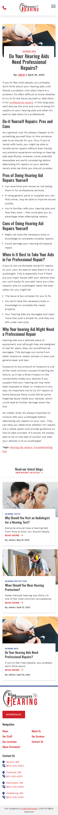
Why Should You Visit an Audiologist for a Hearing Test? (27, 520)
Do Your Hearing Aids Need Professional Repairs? (21, 654)
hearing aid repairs (21, 447)
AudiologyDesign (29, 808)
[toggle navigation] (53, 6)
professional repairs (21, 102)
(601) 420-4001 (15, 765)
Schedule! (13, 714)
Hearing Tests (12, 514)
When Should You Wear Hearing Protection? (24, 587)
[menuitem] (14, 731)
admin (21, 74)
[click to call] (4, 8)
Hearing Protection (16, 581)
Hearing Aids (29, 51)
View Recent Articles (27, 472)
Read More (12, 535)
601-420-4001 (14, 776)
